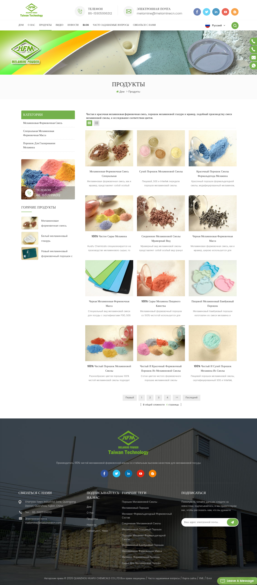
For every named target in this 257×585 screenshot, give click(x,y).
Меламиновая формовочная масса (142, 551)
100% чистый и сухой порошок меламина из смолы (212, 368)
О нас (31, 25)
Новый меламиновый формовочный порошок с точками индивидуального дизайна (57, 254)
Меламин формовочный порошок (141, 557)
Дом (21, 25)
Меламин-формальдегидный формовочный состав (147, 516)
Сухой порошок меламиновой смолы (161, 171)
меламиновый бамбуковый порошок (143, 545)
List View (96, 123)
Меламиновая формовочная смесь (42, 123)
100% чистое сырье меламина (109, 236)
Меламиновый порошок (135, 508)
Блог (209, 578)
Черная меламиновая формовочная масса (212, 238)
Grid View (89, 123)
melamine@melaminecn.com (159, 13)
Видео (59, 25)
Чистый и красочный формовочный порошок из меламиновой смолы (161, 368)
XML (201, 578)
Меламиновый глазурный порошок (142, 530)
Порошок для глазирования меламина (39, 145)
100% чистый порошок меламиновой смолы (109, 368)
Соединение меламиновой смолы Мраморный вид (160, 238)
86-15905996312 (100, 13)
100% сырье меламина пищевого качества (160, 303)
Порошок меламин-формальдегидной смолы (144, 537)
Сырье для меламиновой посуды (141, 563)
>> (177, 397)
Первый (129, 397)
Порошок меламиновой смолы (139, 502)
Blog (86, 25)
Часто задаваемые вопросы (111, 25)
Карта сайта (189, 578)
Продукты (45, 25)
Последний (192, 397)
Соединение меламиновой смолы (141, 524)
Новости (73, 25)
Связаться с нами (144, 25)
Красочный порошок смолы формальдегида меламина (212, 173)
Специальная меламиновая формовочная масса (38, 133)
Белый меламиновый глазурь (54, 238)
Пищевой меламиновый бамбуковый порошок (213, 303)
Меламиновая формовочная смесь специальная (54, 223)
